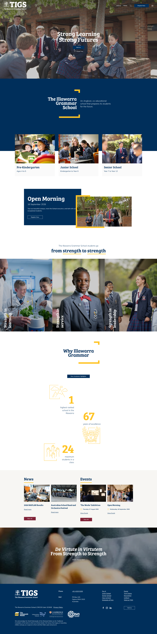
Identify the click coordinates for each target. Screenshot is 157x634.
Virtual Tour (79, 51)
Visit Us (118, 5)
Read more (27, 509)
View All (29, 518)
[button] (152, 6)
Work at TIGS (128, 600)
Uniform (126, 598)
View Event (84, 513)
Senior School (106, 596)
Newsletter (127, 596)
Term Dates (128, 593)
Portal (125, 5)
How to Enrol (106, 598)
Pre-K (104, 591)
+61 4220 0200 (77, 591)
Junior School (106, 593)
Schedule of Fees (107, 600)
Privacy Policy (58, 607)
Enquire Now (142, 5)
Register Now (35, 217)
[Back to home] (15, 6)
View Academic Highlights (78, 376)
